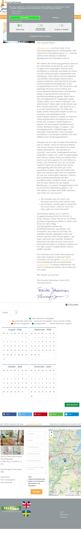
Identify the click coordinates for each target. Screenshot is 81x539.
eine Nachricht (67, 260)
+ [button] (51, 432)
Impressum (63, 517)
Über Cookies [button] (16, 11)
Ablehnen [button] (56, 17)
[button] (9, 414)
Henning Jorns (44, 48)
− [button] (51, 435)
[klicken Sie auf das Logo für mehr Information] (11, 508)
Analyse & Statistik (61, 29)
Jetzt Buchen (72, 405)
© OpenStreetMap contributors (72, 495)
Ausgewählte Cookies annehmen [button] (40, 36)
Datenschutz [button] (16, 13)
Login (61, 512)
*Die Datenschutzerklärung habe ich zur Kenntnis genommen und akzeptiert (36, 481)
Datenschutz (64, 514)
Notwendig (20, 29)
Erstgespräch (43, 265)
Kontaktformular (29, 424)
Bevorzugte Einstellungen (40, 29)
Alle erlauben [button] (24, 17)
